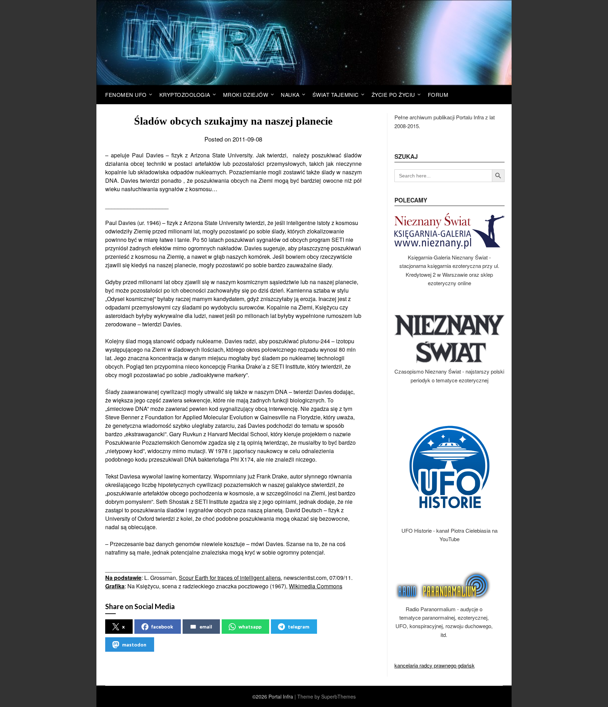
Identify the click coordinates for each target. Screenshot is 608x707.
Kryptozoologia (184, 94)
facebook (162, 627)
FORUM (438, 94)
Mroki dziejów (245, 94)
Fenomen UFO (126, 94)
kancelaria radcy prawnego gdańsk (434, 665)
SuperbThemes (338, 696)
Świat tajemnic (335, 94)
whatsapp (250, 627)
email (206, 627)
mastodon (134, 644)
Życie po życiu (393, 94)
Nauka (290, 94)
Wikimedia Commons (315, 586)
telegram (298, 627)
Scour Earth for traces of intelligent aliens (230, 578)
